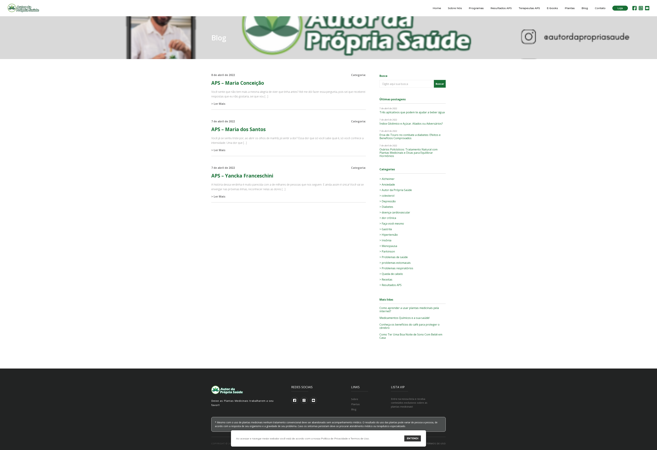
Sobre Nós (455, 8)
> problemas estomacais (395, 263)
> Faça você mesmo (391, 223)
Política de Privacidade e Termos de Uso (345, 438)
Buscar (440, 83)
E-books (552, 8)
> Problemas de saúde (393, 257)
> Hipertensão (388, 235)
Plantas (570, 8)
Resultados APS (501, 8)
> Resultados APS (390, 285)
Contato (600, 8)
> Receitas (385, 279)
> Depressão (387, 201)
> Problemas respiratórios (396, 268)
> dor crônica (387, 218)
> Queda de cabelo (391, 274)
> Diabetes (386, 207)
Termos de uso (436, 443)
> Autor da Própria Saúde (395, 190)
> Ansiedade (387, 184)
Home (437, 8)
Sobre (354, 399)
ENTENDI (412, 438)
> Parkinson (387, 251)
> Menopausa (388, 246)
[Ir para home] (23, 8)
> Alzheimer (387, 179)
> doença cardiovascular (394, 212)
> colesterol (386, 196)
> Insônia (385, 240)
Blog (585, 8)
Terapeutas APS (529, 8)
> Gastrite (385, 229)
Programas (476, 8)
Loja (620, 8)
